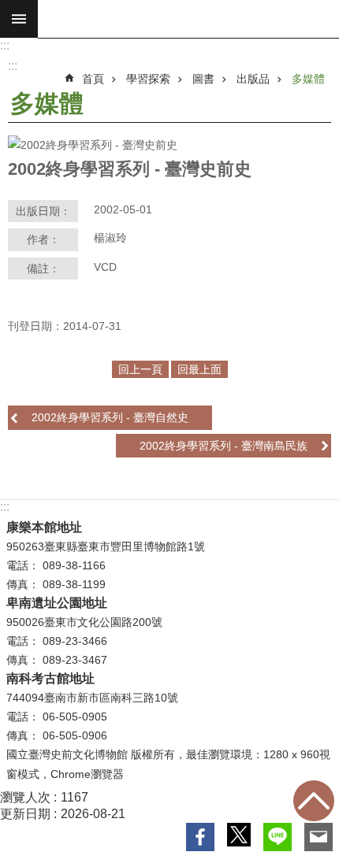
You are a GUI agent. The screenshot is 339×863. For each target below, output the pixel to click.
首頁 (93, 78)
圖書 (203, 78)
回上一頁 (140, 369)
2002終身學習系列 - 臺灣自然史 (110, 417)
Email (318, 837)
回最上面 (314, 801)
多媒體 (308, 78)
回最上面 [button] (199, 369)
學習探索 (148, 78)
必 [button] (19, 19)
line (277, 837)
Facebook (200, 837)
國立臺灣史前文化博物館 (188, 19)
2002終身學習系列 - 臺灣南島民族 (223, 445)
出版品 (253, 78)
